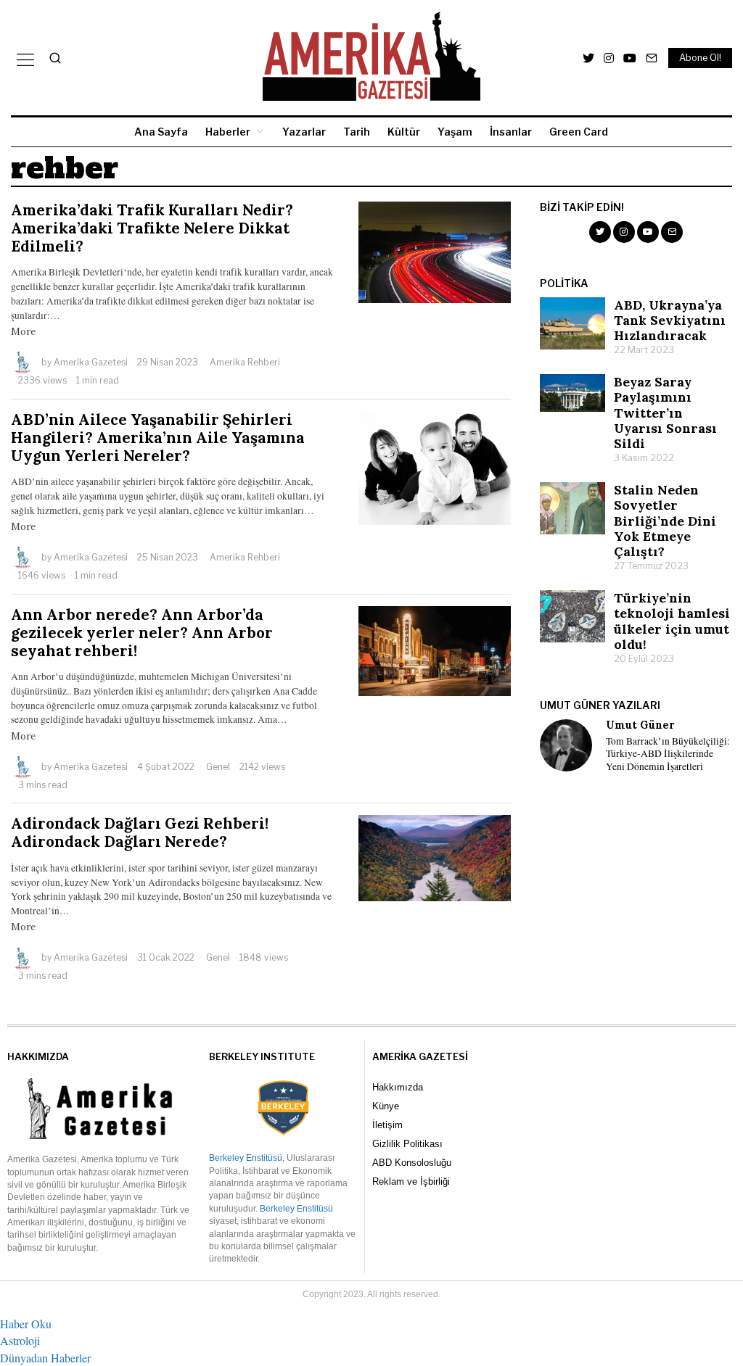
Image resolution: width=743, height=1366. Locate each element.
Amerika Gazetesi (91, 362)
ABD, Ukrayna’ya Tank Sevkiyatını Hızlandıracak (670, 320)
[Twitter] (588, 58)
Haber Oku (26, 1323)
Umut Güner (640, 725)
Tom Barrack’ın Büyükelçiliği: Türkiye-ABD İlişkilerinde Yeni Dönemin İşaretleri (668, 754)
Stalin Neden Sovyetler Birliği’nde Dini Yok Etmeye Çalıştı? (665, 520)
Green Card (578, 131)
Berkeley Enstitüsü (245, 1158)
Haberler (227, 131)
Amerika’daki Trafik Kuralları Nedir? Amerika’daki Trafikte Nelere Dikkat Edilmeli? (152, 228)
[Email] (651, 58)
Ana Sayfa (161, 131)
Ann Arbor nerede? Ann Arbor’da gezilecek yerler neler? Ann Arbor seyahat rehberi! (142, 633)
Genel (218, 766)
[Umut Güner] (566, 745)
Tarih (356, 131)
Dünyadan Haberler (45, 1357)
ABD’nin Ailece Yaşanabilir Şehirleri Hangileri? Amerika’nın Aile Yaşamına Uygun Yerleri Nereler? (158, 437)
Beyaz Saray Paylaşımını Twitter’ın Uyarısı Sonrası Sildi (665, 412)
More (23, 331)
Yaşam (455, 131)
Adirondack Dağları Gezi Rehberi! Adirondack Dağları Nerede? (139, 832)
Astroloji (20, 1340)
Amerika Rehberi (245, 362)
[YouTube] (630, 58)
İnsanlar (511, 131)
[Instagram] (608, 58)
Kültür (403, 131)
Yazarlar (304, 131)
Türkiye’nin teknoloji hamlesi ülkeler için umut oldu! (672, 620)
